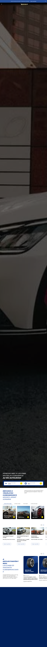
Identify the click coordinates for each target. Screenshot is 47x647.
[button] (14, 483)
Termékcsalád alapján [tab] (34, 503)
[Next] (43, 525)
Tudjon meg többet (33, 1)
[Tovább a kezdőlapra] (24, 4)
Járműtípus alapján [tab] (17, 503)
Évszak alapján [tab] (25, 503)
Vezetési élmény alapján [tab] (8, 503)
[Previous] (41, 525)
